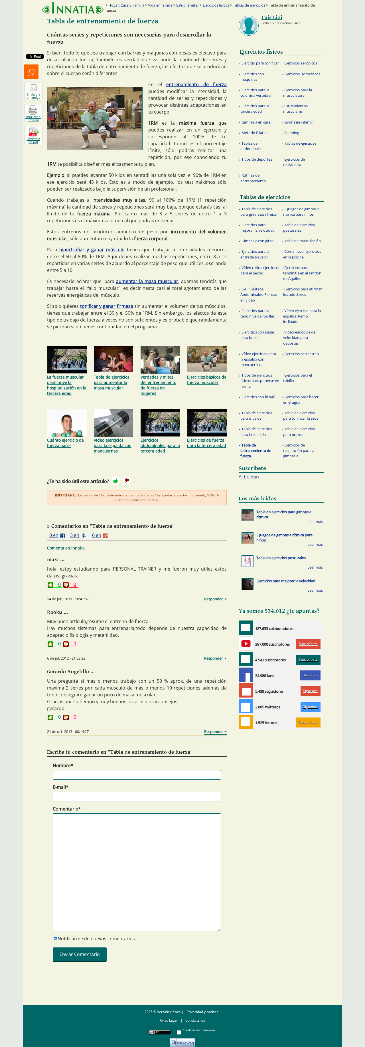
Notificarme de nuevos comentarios (96, 938)
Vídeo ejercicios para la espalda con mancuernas (112, 445)
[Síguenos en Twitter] (246, 706)
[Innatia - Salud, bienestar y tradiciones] (72, 7)
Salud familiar (187, 5)
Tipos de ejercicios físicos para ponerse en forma (259, 381)
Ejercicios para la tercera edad (254, 108)
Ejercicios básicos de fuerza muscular (206, 379)
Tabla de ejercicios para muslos (256, 415)
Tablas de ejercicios (249, 5)
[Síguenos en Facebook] (246, 675)
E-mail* (60, 787)
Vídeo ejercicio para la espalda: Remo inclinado (302, 316)
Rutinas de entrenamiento (253, 178)
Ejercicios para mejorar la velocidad (257, 227)
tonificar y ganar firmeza (106, 306)
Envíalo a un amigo (33, 96)
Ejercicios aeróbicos (300, 63)
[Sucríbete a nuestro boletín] (246, 659)
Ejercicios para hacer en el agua (301, 399)
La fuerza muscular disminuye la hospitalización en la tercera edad (66, 385)
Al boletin (249, 477)
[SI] (116, 480)
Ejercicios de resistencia (294, 162)
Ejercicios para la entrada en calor (254, 254)
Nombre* (63, 765)
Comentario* (67, 809)
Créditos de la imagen (199, 1030)
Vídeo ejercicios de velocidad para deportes (299, 337)
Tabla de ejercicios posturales (299, 227)
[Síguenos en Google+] (246, 690)
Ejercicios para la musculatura (297, 92)
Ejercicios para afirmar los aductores (302, 291)
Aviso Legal (169, 1020)
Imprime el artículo (33, 118)
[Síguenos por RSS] (246, 722)
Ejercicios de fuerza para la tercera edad (206, 442)
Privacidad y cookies (202, 1011)
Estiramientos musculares (295, 108)
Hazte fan (310, 675)
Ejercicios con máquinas (252, 76)
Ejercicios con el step (301, 353)
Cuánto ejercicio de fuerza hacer (65, 442)
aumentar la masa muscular (147, 281)
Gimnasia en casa (256, 122)
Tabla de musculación (302, 240)
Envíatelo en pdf (33, 140)
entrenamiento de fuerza (196, 84)
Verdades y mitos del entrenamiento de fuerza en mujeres (158, 385)
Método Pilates (254, 132)
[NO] (127, 480)
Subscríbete (308, 643)
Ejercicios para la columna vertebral (255, 92)
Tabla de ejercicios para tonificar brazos (300, 415)
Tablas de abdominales (251, 146)
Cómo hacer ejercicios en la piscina (302, 254)
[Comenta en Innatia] (246, 627)
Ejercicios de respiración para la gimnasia (298, 450)
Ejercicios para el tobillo (297, 378)
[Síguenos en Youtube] (246, 643)
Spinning (291, 132)
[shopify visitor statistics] (182, 1040)
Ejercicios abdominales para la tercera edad (160, 445)
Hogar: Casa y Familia (126, 5)
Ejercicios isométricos (302, 73)
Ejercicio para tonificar (260, 63)
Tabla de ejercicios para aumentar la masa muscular (111, 382)
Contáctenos (195, 1020)
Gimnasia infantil (298, 122)
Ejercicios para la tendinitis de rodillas (257, 313)
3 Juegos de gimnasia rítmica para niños (301, 211)
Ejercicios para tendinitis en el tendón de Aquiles (302, 273)
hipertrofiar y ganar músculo (92, 249)
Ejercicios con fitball (258, 396)
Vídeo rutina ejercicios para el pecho (259, 270)
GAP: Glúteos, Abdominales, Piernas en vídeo (258, 294)
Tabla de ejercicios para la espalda (256, 431)
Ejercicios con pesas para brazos (257, 335)
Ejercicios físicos (216, 5)
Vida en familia (160, 5)
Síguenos (310, 690)
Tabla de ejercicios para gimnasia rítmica (258, 211)
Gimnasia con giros (257, 240)
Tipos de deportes (257, 159)
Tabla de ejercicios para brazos (299, 431)
